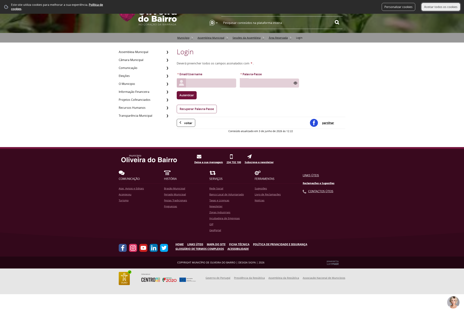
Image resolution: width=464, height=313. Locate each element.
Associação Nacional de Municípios (324, 278)
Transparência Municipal (135, 116)
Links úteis (195, 244)
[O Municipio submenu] (167, 84)
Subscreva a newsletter (259, 161)
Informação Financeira (134, 92)
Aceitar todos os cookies (440, 7)
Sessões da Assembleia (247, 37)
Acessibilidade (238, 249)
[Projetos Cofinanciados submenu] (167, 100)
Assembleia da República (283, 278)
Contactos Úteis (320, 191)
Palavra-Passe (251, 74)
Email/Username (189, 74)
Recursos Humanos (132, 108)
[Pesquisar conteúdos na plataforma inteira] (339, 22)
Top (455, 285)
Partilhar (328, 123)
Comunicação (128, 68)
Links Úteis (311, 175)
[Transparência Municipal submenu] (167, 116)
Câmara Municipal (131, 60)
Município (183, 37)
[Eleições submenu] (167, 76)
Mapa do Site (216, 244)
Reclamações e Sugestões (318, 183)
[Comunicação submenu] (167, 68)
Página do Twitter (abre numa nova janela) (164, 248)
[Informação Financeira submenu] (167, 92)
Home (179, 244)
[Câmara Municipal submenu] (167, 60)
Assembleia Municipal (211, 37)
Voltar (188, 123)
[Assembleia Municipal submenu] (167, 52)
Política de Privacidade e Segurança (280, 244)
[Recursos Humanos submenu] (167, 108)
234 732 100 (234, 161)
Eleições (124, 76)
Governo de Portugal (218, 278)
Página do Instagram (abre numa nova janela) (133, 248)
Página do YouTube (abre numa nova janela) (143, 248)
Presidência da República (249, 278)
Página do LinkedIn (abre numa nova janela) (154, 248)
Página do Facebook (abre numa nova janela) (123, 248)
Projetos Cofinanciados (134, 100)
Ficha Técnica (239, 244)
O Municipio (127, 84)
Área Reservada (278, 37)
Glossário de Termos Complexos (199, 249)
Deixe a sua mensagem (208, 161)
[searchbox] (282, 22)
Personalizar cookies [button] (398, 7)
